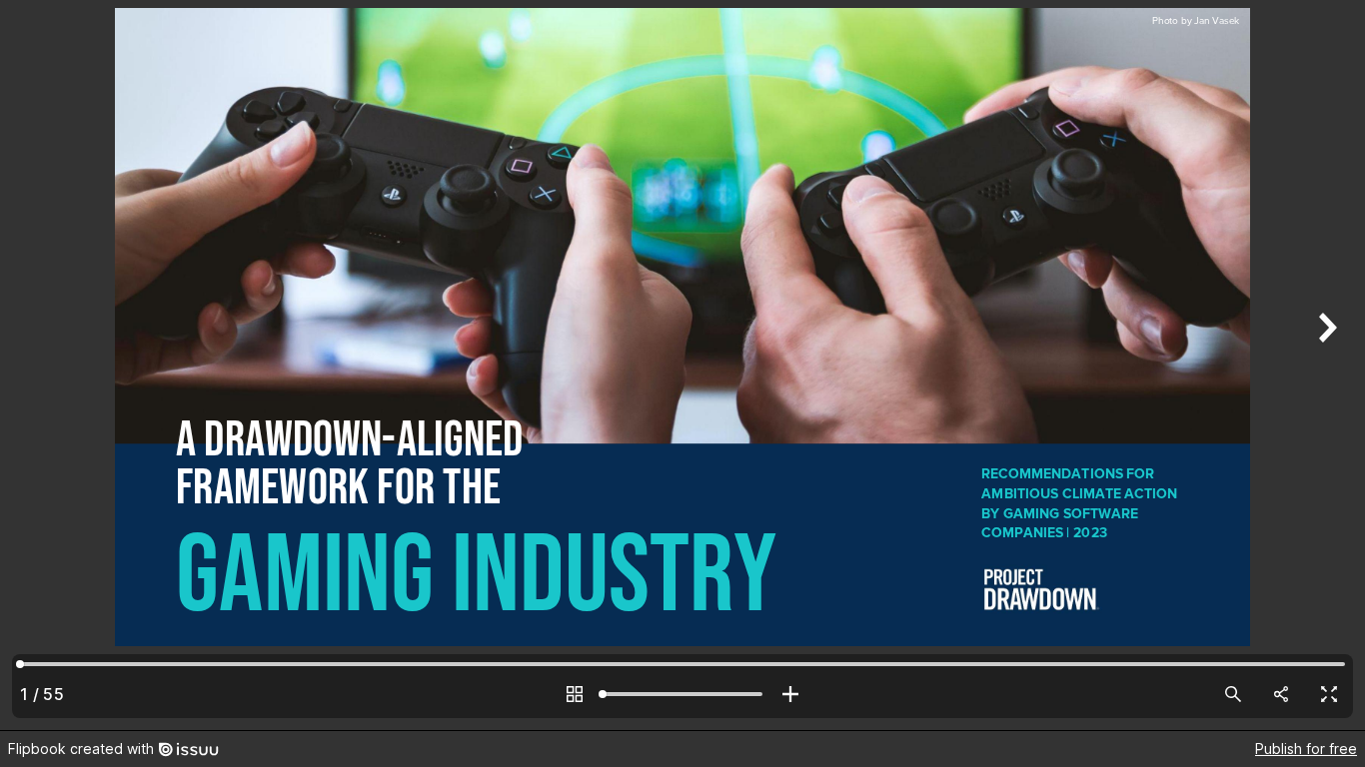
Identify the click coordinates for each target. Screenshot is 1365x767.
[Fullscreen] (1329, 694)
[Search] (1233, 694)
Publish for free (1306, 748)
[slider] (682, 694)
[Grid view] (575, 694)
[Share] (1281, 694)
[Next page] (1325, 365)
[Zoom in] (790, 694)
